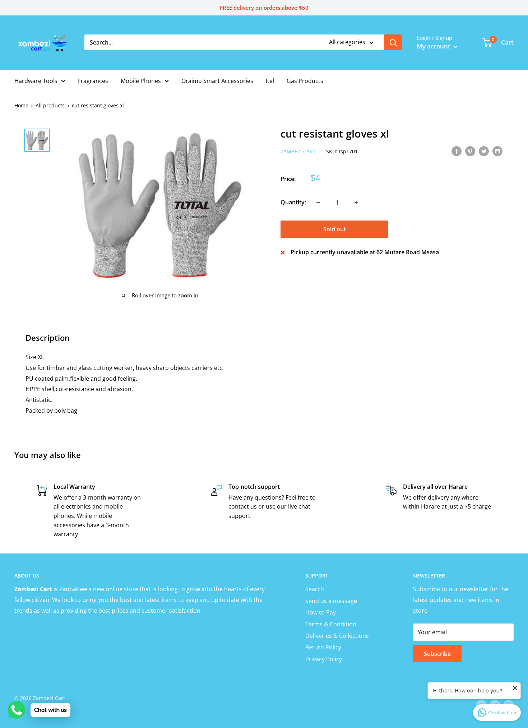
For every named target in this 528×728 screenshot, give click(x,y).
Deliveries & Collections (337, 636)
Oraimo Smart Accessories (217, 81)
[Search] (393, 42)
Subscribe (437, 654)
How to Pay (320, 612)
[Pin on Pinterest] (470, 150)
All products (50, 105)
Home (21, 105)
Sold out (334, 229)
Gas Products (305, 81)
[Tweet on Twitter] (484, 150)
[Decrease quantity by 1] (318, 202)
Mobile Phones (141, 81)
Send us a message (331, 601)
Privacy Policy (323, 659)
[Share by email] (497, 150)
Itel (270, 81)
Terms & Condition (330, 624)
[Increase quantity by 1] (356, 202)
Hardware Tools (35, 81)
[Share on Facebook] (456, 150)
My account (434, 46)
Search (314, 589)
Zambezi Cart (298, 151)
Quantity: (293, 202)
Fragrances (93, 81)
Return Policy (323, 647)
